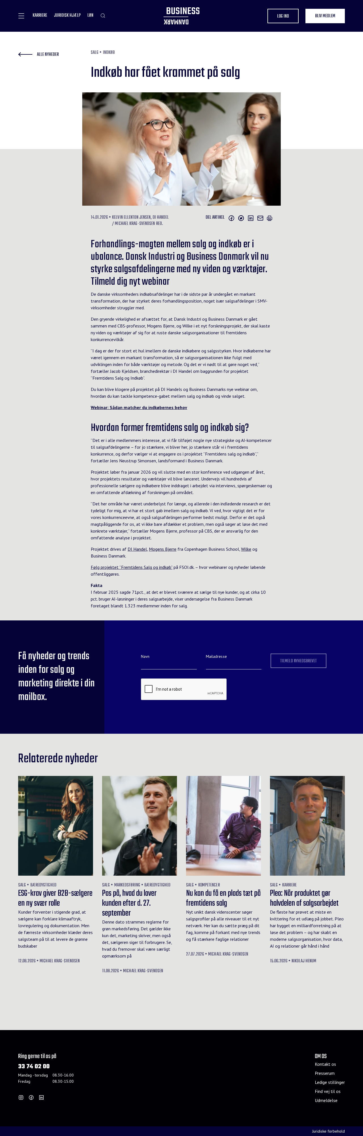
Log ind (283, 16)
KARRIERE (40, 15)
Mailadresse (216, 656)
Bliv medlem (325, 16)
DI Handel (137, 549)
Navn (145, 656)
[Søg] (103, 16)
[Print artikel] (269, 218)
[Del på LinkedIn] (250, 218)
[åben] (21, 16)
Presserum (325, 1073)
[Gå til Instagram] (21, 1097)
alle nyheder (48, 54)
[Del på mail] (260, 218)
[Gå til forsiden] (181, 15)
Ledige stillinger (330, 1082)
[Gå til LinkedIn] (41, 1097)
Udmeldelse (326, 1100)
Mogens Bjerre (162, 549)
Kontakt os (325, 1064)
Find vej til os (328, 1091)
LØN (90, 15)
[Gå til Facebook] (31, 1097)
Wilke (246, 549)
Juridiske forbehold (328, 1131)
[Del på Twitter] (241, 218)
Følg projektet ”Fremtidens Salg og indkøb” (131, 567)
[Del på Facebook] (231, 218)
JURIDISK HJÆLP (67, 15)
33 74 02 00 (34, 1067)
